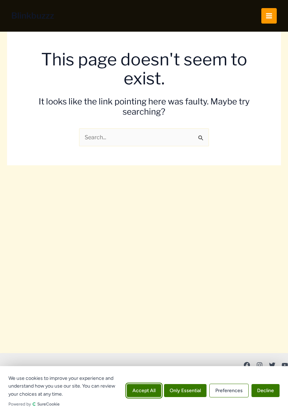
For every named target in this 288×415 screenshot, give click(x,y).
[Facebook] (247, 365)
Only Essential (185, 391)
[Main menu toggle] (269, 16)
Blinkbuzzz (32, 16)
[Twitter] (272, 365)
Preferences (229, 391)
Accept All (144, 391)
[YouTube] (285, 365)
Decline (265, 391)
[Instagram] (259, 365)
